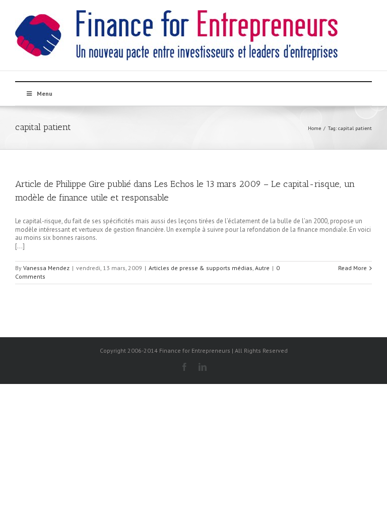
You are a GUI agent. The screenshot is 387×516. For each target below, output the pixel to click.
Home (314, 128)
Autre (262, 268)
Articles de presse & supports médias (200, 268)
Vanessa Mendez (46, 268)
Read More (352, 268)
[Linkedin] (203, 367)
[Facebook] (184, 367)
